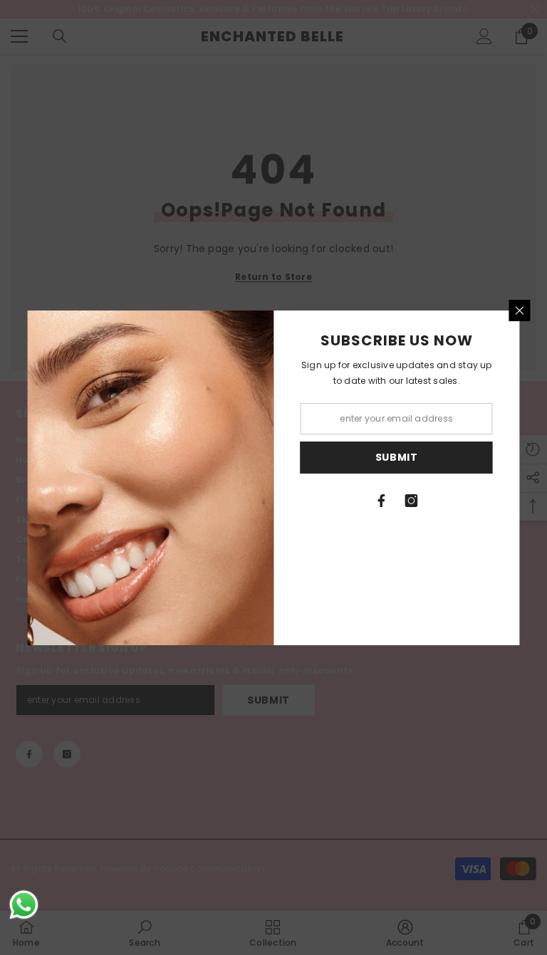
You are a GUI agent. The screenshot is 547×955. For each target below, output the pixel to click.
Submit (396, 457)
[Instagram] (412, 501)
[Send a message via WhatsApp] (24, 905)
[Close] (520, 310)
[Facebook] (382, 501)
